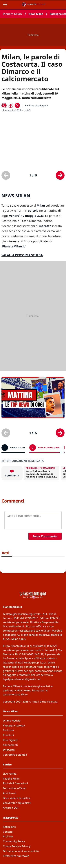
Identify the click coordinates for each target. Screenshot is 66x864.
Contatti (8, 831)
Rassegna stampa (14, 725)
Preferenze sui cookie (16, 856)
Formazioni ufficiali (14, 788)
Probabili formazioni (15, 783)
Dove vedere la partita (16, 798)
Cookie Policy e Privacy (16, 846)
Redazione (9, 826)
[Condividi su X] (17, 105)
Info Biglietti (10, 740)
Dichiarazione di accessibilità (21, 851)
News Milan (35, 14)
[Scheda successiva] (60, 175)
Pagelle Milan (11, 778)
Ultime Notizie (11, 720)
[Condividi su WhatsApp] (4, 105)
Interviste (9, 749)
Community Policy (14, 841)
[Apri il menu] (5, 4)
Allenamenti (10, 745)
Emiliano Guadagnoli (36, 105)
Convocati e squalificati (17, 803)
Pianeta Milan (12, 14)
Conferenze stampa (15, 754)
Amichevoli (9, 793)
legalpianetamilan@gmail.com (22, 679)
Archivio (8, 836)
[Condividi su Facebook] (10, 105)
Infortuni (8, 735)
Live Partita (9, 773)
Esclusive (8, 730)
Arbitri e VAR (10, 807)
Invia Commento (45, 536)
